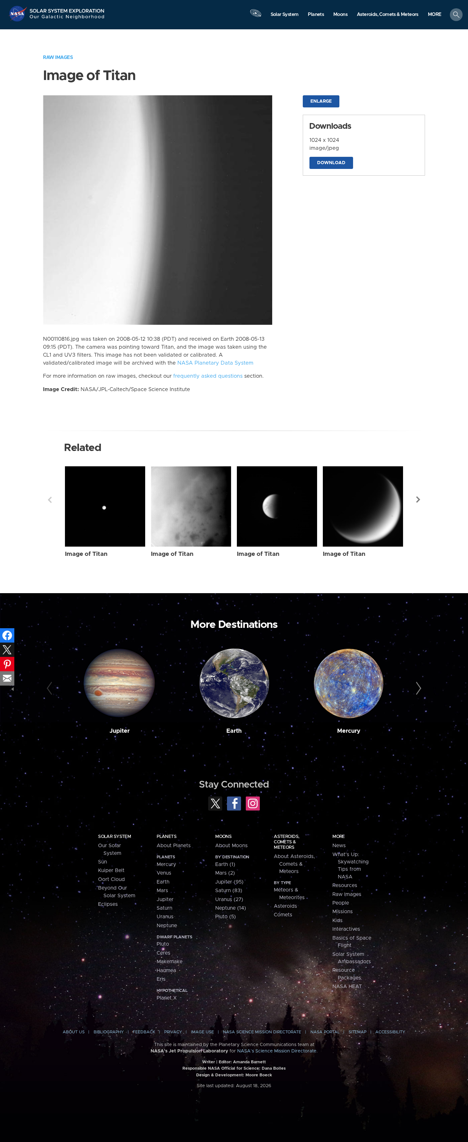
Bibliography (109, 1032)
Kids (337, 920)
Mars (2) (225, 873)
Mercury (348, 731)
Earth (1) (225, 864)
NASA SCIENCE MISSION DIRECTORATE (262, 1032)
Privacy (173, 1032)
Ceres (163, 953)
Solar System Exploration (67, 9)
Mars (162, 890)
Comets (283, 914)
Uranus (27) (229, 899)
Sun (102, 861)
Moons (223, 836)
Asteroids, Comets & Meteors (286, 842)
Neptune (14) (230, 908)
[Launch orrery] (255, 16)
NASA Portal (325, 1032)
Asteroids (285, 906)
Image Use (202, 1032)
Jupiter (120, 731)
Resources (344, 885)
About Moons (231, 845)
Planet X (167, 997)
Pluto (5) (225, 916)
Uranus (165, 916)
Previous (49, 500)
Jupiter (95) (229, 881)
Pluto (163, 944)
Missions (342, 911)
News (339, 845)
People (340, 903)
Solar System (114, 836)
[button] (434, 15)
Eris (161, 979)
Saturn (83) (228, 890)
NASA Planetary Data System (215, 363)
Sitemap (357, 1032)
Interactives (346, 929)
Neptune (167, 925)
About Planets (174, 845)
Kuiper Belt (111, 870)
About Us (74, 1032)
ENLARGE (321, 101)
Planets (166, 836)
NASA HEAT (347, 986)
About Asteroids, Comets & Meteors (294, 864)
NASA (18, 13)
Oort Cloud (111, 879)
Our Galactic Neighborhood (67, 18)
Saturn (164, 908)
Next (418, 500)
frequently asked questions (208, 376)
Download (331, 163)
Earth (234, 731)
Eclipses (108, 904)
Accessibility (390, 1032)
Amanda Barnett (249, 1062)
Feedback (144, 1032)
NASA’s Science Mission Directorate (276, 1051)
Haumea (166, 970)
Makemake (169, 961)
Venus (164, 873)
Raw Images (58, 57)
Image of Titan (86, 554)
